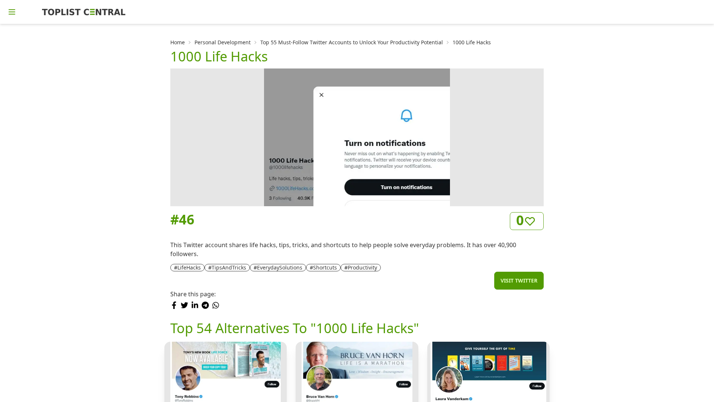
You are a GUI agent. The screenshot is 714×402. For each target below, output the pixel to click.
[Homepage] (84, 12)
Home (177, 42)
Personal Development (222, 42)
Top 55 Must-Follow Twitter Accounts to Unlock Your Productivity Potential (351, 42)
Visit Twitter (519, 280)
